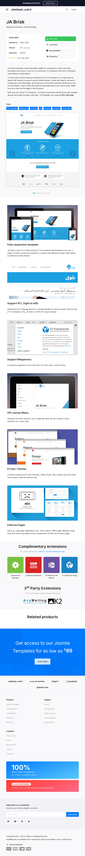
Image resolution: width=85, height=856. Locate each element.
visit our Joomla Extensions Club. (52, 551)
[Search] (67, 9)
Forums (46, 704)
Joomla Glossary (50, 718)
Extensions (10, 718)
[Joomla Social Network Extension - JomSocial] (71, 681)
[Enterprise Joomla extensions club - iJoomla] (42, 687)
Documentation (54, 51)
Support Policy (49, 722)
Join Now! (42, 661)
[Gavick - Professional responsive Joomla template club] (37, 681)
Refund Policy (11, 745)
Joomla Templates (12, 704)
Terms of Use (11, 736)
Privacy (9, 740)
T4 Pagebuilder (11, 709)
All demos (9, 722)
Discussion (53, 56)
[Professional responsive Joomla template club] (55, 681)
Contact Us (10, 754)
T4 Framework (11, 713)
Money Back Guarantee (24, 769)
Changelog (26, 48)
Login (74, 9)
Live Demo (53, 45)
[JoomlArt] (21, 9)
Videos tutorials (49, 713)
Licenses (9, 749)
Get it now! (53, 39)
